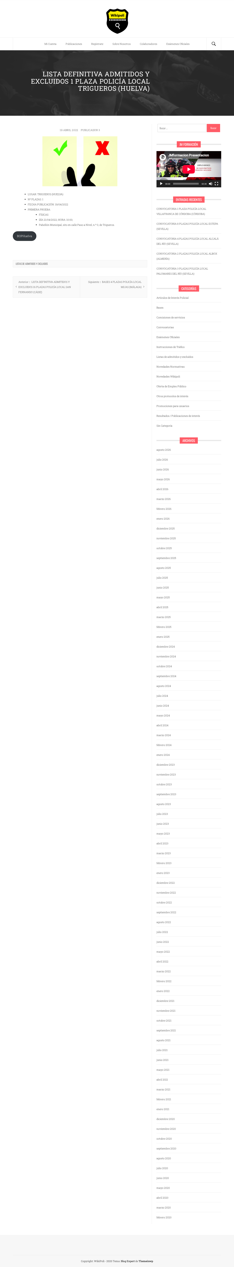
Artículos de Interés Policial (172, 297)
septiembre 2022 (166, 912)
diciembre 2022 (165, 882)
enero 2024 (163, 755)
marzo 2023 (163, 853)
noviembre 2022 (166, 892)
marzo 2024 (163, 735)
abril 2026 (162, 489)
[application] (188, 169)
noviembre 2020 (166, 1128)
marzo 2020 (163, 1207)
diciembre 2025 (165, 528)
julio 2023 (162, 814)
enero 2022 (163, 991)
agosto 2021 (163, 1040)
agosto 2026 (163, 449)
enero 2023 (163, 873)
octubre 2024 (164, 666)
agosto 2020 (163, 1158)
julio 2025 (162, 577)
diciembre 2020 (165, 1119)
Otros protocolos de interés (172, 396)
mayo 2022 (163, 951)
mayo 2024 (163, 715)
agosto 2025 (163, 568)
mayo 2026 (163, 479)
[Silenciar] (210, 184)
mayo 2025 (163, 597)
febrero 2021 (163, 1099)
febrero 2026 (163, 508)
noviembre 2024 (166, 656)
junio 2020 (162, 1178)
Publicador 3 (90, 130)
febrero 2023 (163, 863)
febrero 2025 (163, 627)
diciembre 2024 (165, 646)
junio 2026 (162, 469)
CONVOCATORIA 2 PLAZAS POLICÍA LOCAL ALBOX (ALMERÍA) (186, 256)
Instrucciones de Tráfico (170, 347)
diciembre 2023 (165, 764)
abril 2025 (162, 607)
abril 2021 (162, 1079)
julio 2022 (162, 932)
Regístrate (97, 44)
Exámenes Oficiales (178, 44)
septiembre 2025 (166, 558)
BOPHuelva (24, 236)
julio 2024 (162, 695)
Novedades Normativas (170, 366)
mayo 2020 (163, 1188)
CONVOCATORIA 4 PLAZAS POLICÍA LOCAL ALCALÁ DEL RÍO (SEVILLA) (187, 241)
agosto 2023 (163, 804)
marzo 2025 (163, 617)
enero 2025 (162, 636)
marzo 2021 (163, 1089)
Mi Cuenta (50, 44)
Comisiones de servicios (170, 317)
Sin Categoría (164, 425)
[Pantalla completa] (216, 184)
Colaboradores (148, 44)
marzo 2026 (163, 499)
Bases (159, 307)
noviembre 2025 (166, 538)
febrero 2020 (163, 1217)
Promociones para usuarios (172, 406)
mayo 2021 (162, 1069)
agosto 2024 (163, 686)
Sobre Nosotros (121, 44)
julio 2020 (162, 1168)
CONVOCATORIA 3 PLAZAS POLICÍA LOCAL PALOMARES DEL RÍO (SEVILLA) (182, 271)
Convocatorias (165, 327)
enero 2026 (163, 518)
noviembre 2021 (166, 1010)
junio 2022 (162, 942)
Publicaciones (74, 44)
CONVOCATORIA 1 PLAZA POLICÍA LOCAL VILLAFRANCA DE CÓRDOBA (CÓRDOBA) (181, 211)
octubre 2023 (164, 784)
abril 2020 (162, 1197)
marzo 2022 (163, 971)
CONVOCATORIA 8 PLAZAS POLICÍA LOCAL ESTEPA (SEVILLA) (187, 226)
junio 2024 (162, 705)
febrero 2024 (163, 745)
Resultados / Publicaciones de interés (178, 416)
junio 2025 (162, 587)
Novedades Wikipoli (168, 376)
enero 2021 (162, 1109)
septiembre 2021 (166, 1030)
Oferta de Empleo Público (171, 386)
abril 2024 (162, 725)
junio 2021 (162, 1060)
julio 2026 (162, 459)
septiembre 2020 (166, 1148)
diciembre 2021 (165, 1001)
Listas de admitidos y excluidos (32, 264)
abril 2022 (162, 961)
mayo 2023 (163, 833)
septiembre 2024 (166, 676)
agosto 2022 (163, 922)
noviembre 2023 (166, 774)
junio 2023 (162, 823)
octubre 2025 (164, 548)
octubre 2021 (163, 1020)
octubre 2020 (164, 1138)
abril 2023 (162, 843)
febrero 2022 (163, 981)
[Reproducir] (161, 184)
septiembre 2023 (166, 794)
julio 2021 (162, 1050)
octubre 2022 (164, 902)
